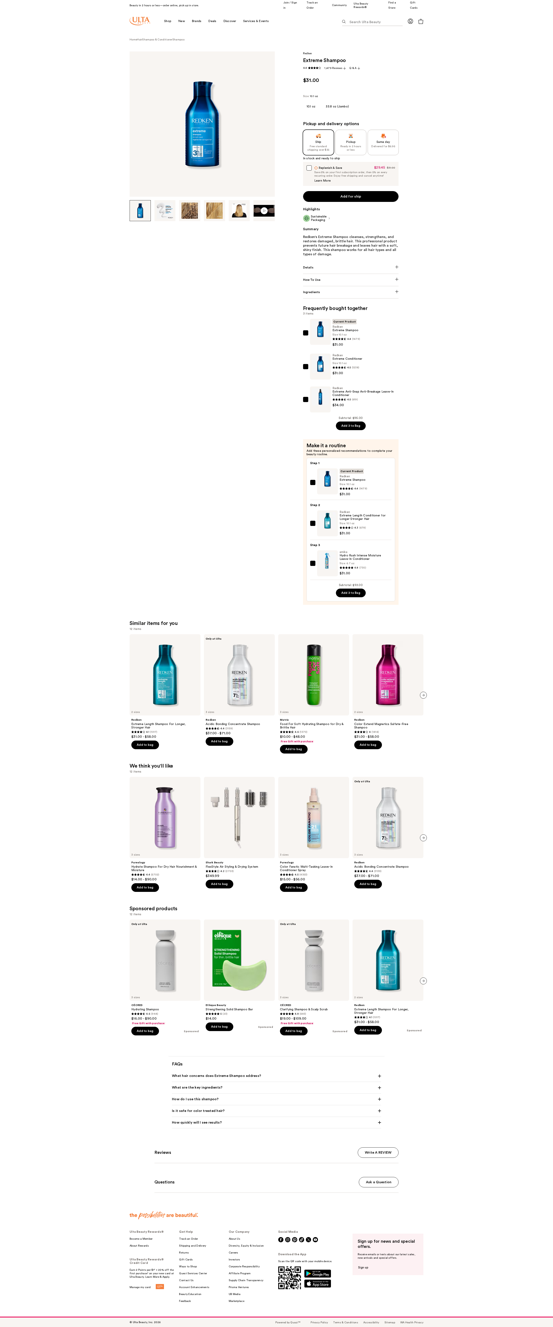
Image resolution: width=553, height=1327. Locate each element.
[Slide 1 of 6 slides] (140, 210)
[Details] (351, 268)
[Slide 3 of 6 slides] (189, 210)
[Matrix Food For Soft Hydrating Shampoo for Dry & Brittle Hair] (313, 688)
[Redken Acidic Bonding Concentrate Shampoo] (239, 684)
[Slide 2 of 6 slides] (165, 210)
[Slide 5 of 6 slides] (239, 210)
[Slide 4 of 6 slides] (214, 210)
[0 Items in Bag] (420, 21)
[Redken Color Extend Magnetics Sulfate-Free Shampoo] (388, 686)
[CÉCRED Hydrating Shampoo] (165, 972)
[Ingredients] (351, 292)
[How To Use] (351, 280)
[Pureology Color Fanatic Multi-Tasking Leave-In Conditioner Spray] (313, 829)
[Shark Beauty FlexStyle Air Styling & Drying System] (239, 827)
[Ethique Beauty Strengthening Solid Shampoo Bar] (239, 970)
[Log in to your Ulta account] (410, 21)
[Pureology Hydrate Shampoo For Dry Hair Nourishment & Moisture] (165, 829)
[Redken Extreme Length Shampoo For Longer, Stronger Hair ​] (165, 686)
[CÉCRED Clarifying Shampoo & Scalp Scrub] (313, 972)
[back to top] (540, 1314)
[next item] (423, 695)
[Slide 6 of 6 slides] (264, 210)
